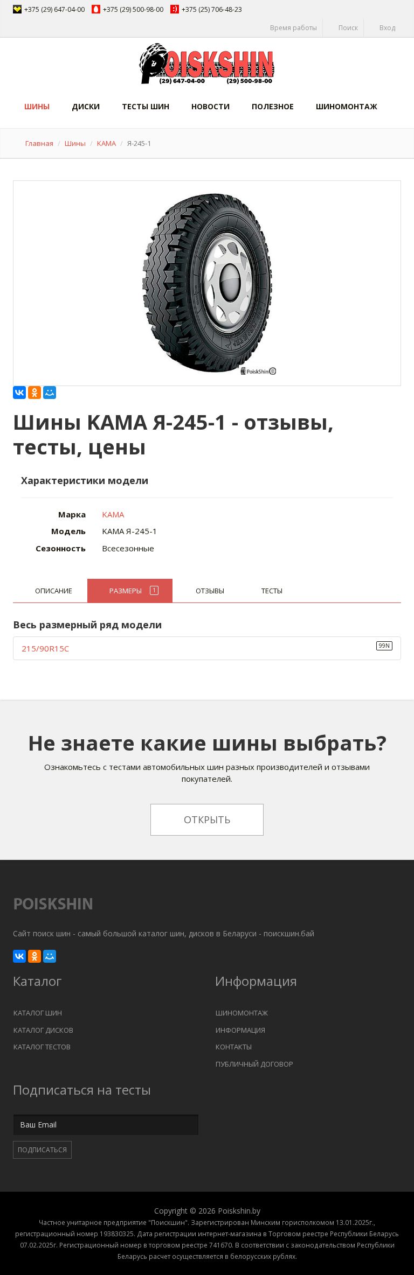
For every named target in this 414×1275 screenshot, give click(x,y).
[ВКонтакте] (19, 392)
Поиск (347, 27)
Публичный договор (254, 1064)
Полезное (273, 106)
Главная (39, 143)
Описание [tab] (53, 591)
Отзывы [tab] (210, 591)
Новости (210, 106)
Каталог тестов (42, 1047)
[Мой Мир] (49, 392)
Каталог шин (37, 1013)
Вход (386, 27)
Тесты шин (145, 106)
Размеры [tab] (132, 591)
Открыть (207, 819)
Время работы (292, 27)
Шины (37, 106)
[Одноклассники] (34, 392)
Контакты (234, 1047)
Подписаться (42, 1149)
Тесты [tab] (271, 591)
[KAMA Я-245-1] (207, 280)
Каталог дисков (43, 1030)
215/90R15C (45, 648)
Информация (240, 1030)
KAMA (106, 143)
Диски (86, 106)
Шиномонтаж (346, 106)
